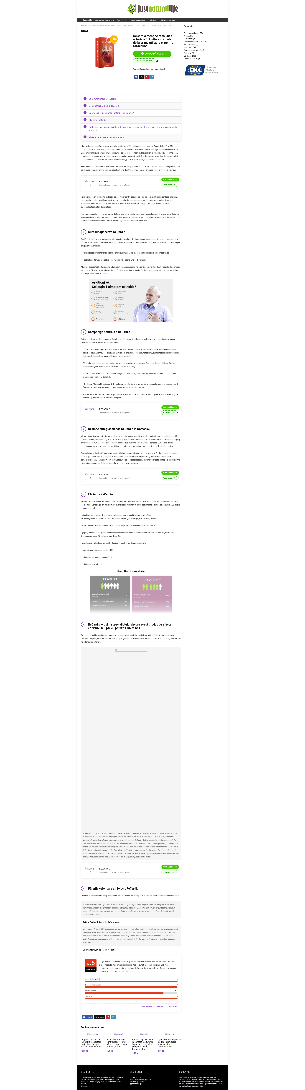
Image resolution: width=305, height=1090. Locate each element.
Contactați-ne (135, 1077)
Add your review (171, 1006)
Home (83, 26)
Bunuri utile (87, 20)
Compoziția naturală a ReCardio (104, 106)
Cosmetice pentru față (104, 20)
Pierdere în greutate (138, 20)
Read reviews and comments (153, 1006)
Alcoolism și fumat (191, 33)
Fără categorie (189, 44)
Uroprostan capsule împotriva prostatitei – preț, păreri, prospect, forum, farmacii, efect (92, 1043)
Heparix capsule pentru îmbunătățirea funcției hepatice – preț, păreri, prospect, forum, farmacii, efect (143, 1044)
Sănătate (154, 20)
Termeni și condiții (137, 1082)
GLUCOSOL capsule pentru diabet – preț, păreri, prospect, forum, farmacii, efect (118, 1043)
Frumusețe (121, 20)
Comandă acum (154, 53)
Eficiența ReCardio (98, 120)
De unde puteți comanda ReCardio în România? (111, 113)
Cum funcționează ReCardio (102, 99)
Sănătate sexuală (168, 20)
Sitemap (84, 1086)
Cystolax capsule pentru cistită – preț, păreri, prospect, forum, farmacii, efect (169, 1043)
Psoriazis (187, 53)
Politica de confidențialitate (140, 1079)
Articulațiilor (188, 36)
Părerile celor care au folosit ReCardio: (107, 137)
